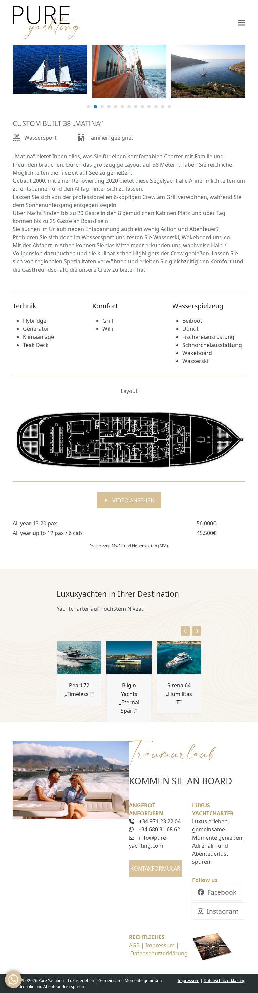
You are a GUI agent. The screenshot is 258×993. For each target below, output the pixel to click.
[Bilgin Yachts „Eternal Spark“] (129, 657)
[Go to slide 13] (169, 106)
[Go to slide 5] (115, 106)
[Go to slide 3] (102, 106)
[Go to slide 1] (88, 106)
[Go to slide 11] (156, 106)
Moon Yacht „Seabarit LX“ (207, 727)
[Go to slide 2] (95, 106)
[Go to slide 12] (162, 106)
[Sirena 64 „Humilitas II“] (179, 657)
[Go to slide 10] (149, 106)
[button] (241, 23)
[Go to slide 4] (109, 106)
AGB (134, 945)
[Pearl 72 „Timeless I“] (79, 657)
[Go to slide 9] (142, 106)
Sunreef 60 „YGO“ (38, 727)
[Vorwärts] (196, 631)
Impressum (160, 945)
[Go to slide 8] (135, 106)
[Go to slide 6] (122, 106)
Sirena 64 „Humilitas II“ (179, 694)
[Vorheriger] (185, 631)
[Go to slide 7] (129, 106)
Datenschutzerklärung (159, 953)
